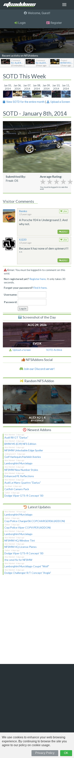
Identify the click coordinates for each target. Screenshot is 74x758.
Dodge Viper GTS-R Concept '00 (23, 495)
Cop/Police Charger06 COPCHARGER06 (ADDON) (34, 521)
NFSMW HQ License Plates (20, 546)
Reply (64, 231)
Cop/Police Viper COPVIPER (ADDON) (27, 527)
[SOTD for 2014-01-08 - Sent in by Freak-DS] (37, 93)
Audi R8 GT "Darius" (16, 437)
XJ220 (22, 239)
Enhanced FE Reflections (19, 476)
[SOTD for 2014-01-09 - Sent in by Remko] (46, 93)
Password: (10, 302)
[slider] (56, 181)
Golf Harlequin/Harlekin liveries (22, 456)
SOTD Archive (54, 349)
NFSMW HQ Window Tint (19, 540)
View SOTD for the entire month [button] (25, 101)
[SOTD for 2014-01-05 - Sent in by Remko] (8, 93)
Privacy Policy (44, 753)
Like (64, 211)
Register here (37, 279)
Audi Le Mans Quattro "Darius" (22, 482)
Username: (10, 294)
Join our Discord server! (39, 368)
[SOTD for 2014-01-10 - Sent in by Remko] (56, 93)
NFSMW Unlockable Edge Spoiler (23, 450)
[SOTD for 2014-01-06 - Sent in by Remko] (17, 93)
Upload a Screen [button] (59, 101)
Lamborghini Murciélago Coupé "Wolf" (26, 566)
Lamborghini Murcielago (18, 463)
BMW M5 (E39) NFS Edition (20, 443)
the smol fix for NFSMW (18, 559)
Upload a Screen (21, 349)
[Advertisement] (37, 622)
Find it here (40, 287)
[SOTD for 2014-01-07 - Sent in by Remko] (27, 93)
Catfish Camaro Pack (16, 489)
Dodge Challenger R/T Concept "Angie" (27, 572)
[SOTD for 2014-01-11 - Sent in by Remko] (66, 93)
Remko (23, 211)
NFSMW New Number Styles (21, 469)
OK (66, 753)
